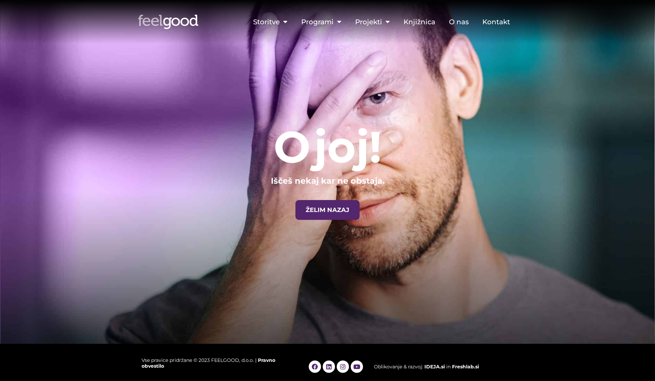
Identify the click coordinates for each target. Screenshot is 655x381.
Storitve (266, 22)
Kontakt (496, 22)
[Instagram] (343, 367)
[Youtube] (357, 367)
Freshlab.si (465, 367)
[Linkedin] (329, 367)
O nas (459, 22)
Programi (317, 22)
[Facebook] (315, 367)
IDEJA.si (434, 367)
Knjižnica (419, 22)
